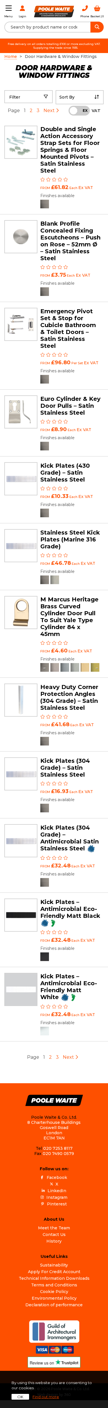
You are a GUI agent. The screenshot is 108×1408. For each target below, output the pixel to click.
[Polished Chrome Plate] (75, 667)
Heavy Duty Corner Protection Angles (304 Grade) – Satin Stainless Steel (69, 697)
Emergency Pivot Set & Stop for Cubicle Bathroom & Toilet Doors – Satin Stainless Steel (68, 328)
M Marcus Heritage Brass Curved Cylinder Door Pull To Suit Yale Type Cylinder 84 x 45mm (69, 616)
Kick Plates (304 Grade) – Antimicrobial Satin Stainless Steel (69, 838)
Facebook (57, 1177)
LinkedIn (57, 1190)
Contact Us (54, 1234)
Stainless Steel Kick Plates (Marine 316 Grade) (70, 539)
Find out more (46, 1396)
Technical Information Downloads (54, 1278)
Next (49, 110)
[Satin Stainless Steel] (44, 204)
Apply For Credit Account (54, 1271)
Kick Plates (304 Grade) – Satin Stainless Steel (65, 767)
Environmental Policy (54, 1298)
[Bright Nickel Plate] (54, 667)
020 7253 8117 (58, 1148)
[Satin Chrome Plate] (64, 667)
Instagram (56, 1197)
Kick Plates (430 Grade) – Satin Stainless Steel (65, 472)
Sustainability (54, 1265)
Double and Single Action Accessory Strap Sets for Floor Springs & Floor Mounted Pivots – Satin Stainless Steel (70, 150)
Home (10, 56)
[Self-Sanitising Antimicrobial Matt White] (44, 1031)
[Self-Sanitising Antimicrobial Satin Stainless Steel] (44, 882)
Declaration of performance (54, 1304)
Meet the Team (54, 1227)
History (54, 1241)
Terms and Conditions (54, 1285)
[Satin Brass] (85, 667)
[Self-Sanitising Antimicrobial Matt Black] (44, 956)
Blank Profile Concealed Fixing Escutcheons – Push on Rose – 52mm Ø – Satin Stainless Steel (70, 241)
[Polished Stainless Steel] (54, 579)
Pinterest (57, 1204)
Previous (44, 667)
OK (20, 1396)
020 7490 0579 (58, 1153)
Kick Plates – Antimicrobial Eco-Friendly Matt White (68, 987)
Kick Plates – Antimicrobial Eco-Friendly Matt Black (70, 909)
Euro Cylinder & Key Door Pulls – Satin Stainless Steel (70, 405)
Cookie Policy (54, 1291)
